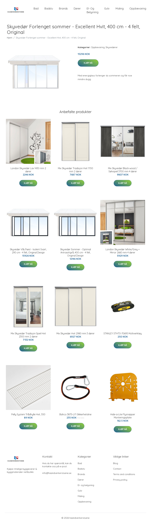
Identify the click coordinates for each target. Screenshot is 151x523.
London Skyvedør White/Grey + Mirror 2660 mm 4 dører (123, 251)
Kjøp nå (88, 63)
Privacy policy (120, 479)
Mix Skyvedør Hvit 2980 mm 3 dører (75, 333)
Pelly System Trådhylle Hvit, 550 (28, 414)
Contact (117, 468)
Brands (63, 8)
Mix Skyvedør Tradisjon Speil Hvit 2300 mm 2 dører (28, 335)
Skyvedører (112, 47)
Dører (77, 8)
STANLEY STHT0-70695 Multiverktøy (123, 333)
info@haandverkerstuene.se (56, 473)
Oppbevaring (137, 8)
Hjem (9, 37)
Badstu (48, 8)
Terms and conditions (124, 474)
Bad (35, 8)
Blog (115, 463)
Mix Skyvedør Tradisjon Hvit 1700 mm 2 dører (75, 170)
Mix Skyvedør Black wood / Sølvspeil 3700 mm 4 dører (122, 170)
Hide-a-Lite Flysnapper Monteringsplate (122, 416)
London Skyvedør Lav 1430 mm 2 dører (28, 170)
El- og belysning (92, 10)
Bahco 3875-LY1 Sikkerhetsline (75, 414)
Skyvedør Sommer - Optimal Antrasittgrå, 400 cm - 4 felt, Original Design (75, 252)
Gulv (107, 8)
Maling (119, 8)
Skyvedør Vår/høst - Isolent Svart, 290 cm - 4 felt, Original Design (28, 251)
